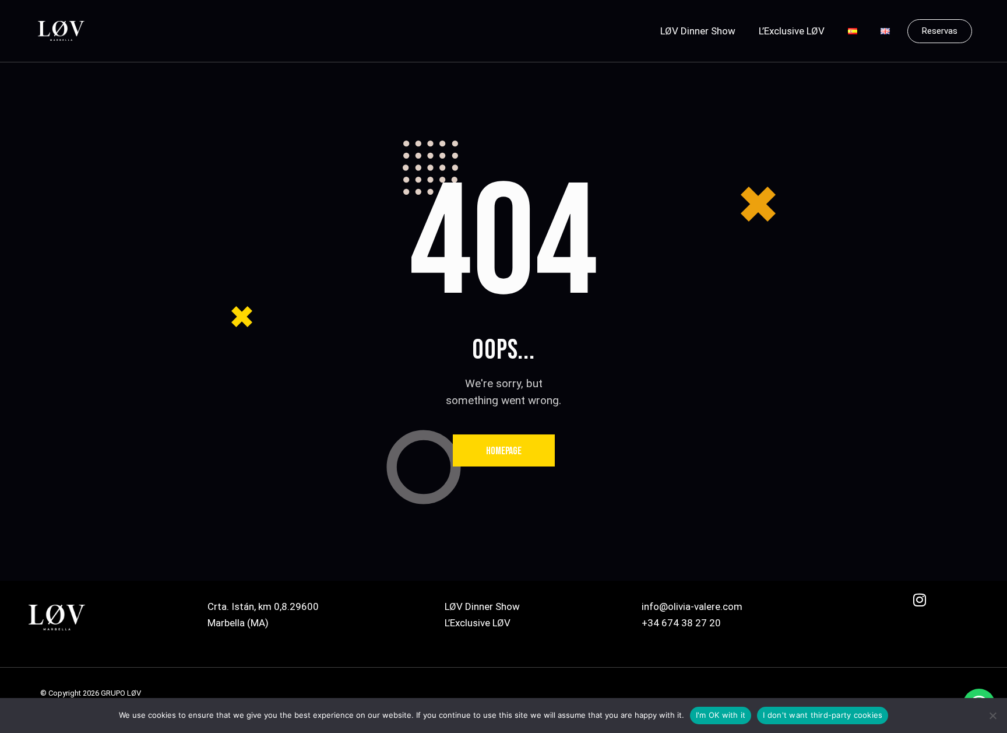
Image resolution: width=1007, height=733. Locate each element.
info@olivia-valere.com (692, 606)
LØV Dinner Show (697, 31)
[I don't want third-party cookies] (992, 715)
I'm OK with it (721, 715)
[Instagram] (926, 607)
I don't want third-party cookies (822, 715)
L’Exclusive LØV (792, 31)
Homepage (504, 451)
